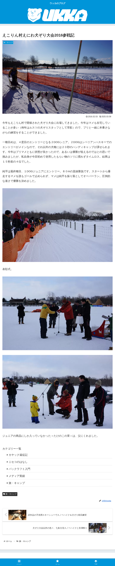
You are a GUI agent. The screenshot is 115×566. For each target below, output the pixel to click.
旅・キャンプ (11, 494)
